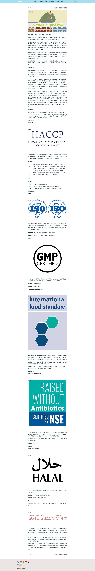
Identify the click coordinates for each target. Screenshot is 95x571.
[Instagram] (21, 562)
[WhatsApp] (23, 562)
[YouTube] (26, 562)
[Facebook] (18, 562)
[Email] (28, 562)
